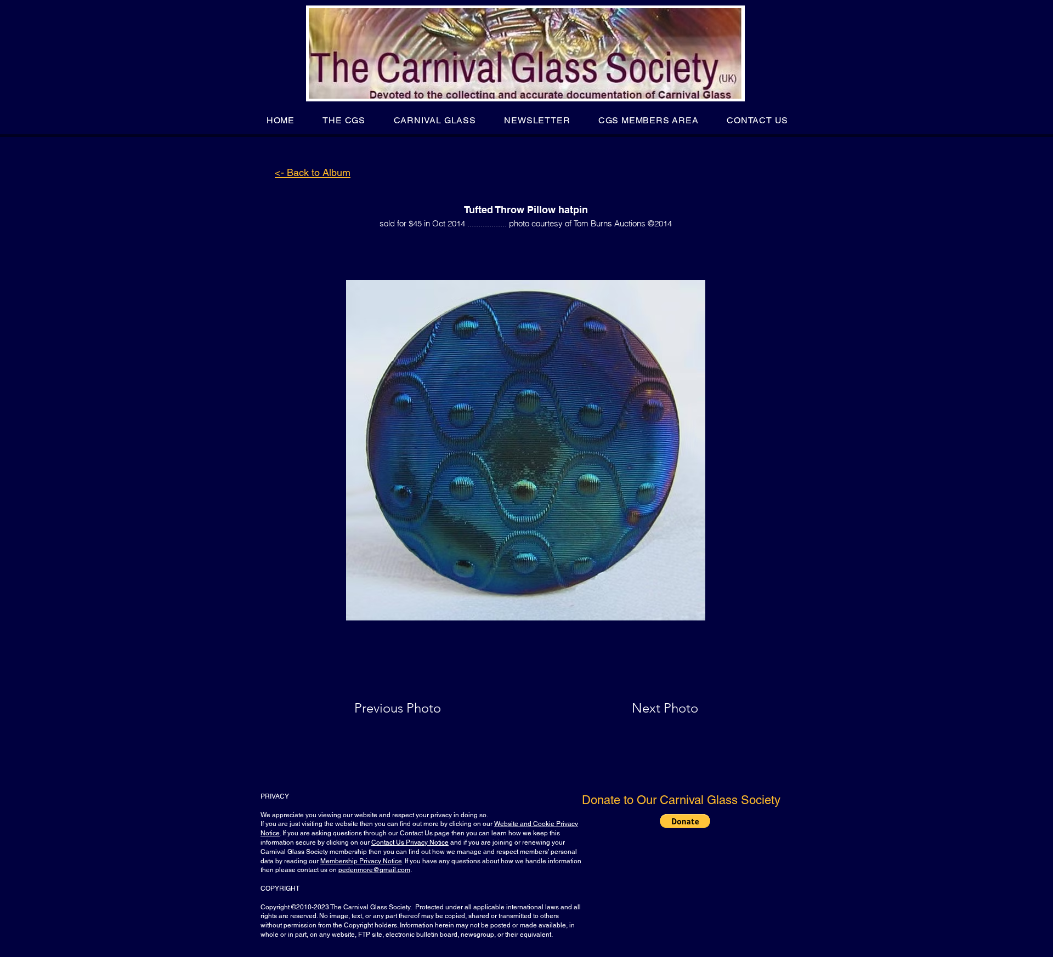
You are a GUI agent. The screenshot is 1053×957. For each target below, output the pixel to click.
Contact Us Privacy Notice (410, 842)
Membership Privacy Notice (361, 861)
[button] (344, 120)
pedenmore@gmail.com (374, 870)
